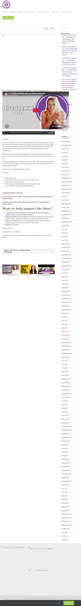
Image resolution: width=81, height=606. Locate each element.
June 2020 (65, 364)
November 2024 (66, 182)
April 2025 (65, 163)
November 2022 (66, 258)
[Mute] (48, 133)
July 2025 (64, 153)
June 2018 (65, 448)
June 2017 (65, 492)
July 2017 (64, 488)
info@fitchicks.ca (17, 221)
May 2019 (65, 408)
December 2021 (66, 299)
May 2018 (65, 452)
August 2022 (65, 269)
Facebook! (16, 225)
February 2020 (66, 379)
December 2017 (66, 470)
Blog (63, 97)
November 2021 (66, 302)
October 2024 (66, 185)
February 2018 (66, 463)
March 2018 (65, 459)
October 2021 (66, 306)
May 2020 (65, 368)
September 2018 (66, 437)
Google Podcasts (10, 215)
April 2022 (65, 284)
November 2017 (66, 474)
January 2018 (66, 467)
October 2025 (66, 142)
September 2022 (66, 266)
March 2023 (65, 244)
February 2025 (66, 171)
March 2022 (65, 288)
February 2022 (66, 291)
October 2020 (66, 350)
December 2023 (66, 211)
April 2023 (65, 240)
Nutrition (64, 119)
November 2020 (66, 346)
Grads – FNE (65, 112)
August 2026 (65, 138)
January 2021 (66, 339)
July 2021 (64, 317)
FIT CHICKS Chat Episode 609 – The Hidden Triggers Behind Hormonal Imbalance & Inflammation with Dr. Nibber (69, 72)
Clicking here (32, 217)
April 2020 (65, 372)
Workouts (64, 130)
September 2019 (66, 394)
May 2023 (65, 237)
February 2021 (66, 335)
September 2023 (66, 222)
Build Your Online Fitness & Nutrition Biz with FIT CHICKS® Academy (27, 198)
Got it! (69, 603)
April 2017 (65, 499)
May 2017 (65, 496)
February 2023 (66, 247)
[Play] (4, 133)
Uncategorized (66, 126)
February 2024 (66, 204)
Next (51, 28)
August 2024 (65, 193)
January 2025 (66, 174)
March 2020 (65, 375)
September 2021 (66, 310)
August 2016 (65, 529)
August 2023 (65, 226)
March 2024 (65, 200)
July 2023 (64, 229)
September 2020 (66, 353)
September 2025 (66, 145)
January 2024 (66, 207)
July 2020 (64, 361)
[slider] (52, 132)
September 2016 (66, 525)
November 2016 (66, 518)
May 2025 (65, 160)
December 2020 (66, 342)
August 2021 (65, 313)
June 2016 (65, 536)
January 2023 (66, 251)
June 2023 (65, 233)
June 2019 (65, 404)
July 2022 (64, 273)
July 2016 (64, 532)
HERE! (10, 204)
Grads (63, 108)
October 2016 (66, 521)
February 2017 (66, 507)
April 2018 (65, 456)
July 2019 (64, 401)
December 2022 (66, 255)
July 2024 (64, 196)
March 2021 (65, 331)
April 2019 (65, 412)
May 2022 (65, 280)
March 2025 (65, 167)
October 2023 (66, 218)
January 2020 (66, 383)
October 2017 (66, 478)
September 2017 (66, 481)
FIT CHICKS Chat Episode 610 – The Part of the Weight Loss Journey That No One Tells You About (69, 61)
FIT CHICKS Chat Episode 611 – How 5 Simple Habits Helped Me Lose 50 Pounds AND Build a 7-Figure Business (70, 51)
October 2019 (66, 390)
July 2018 (64, 445)
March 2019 (65, 415)
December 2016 (66, 514)
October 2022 (66, 262)
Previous (46, 28)
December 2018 (66, 426)
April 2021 (65, 328)
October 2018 (66, 434)
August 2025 (65, 149)
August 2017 (65, 485)
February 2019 (66, 419)
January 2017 (66, 510)
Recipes (64, 123)
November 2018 (66, 430)
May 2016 (65, 540)
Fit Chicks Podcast (67, 105)
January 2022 (66, 295)
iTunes (18, 213)
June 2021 (65, 321)
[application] (28, 132)
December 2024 (66, 178)
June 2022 (65, 277)
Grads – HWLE (66, 116)
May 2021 (65, 324)
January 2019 (66, 423)
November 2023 (66, 215)
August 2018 (65, 441)
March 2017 (65, 503)
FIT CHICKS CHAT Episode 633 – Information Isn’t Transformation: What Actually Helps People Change (69, 39)
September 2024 (66, 189)
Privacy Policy (58, 603)
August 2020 (65, 357)
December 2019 (66, 386)
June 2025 (65, 156)
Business (64, 101)
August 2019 (65, 397)
